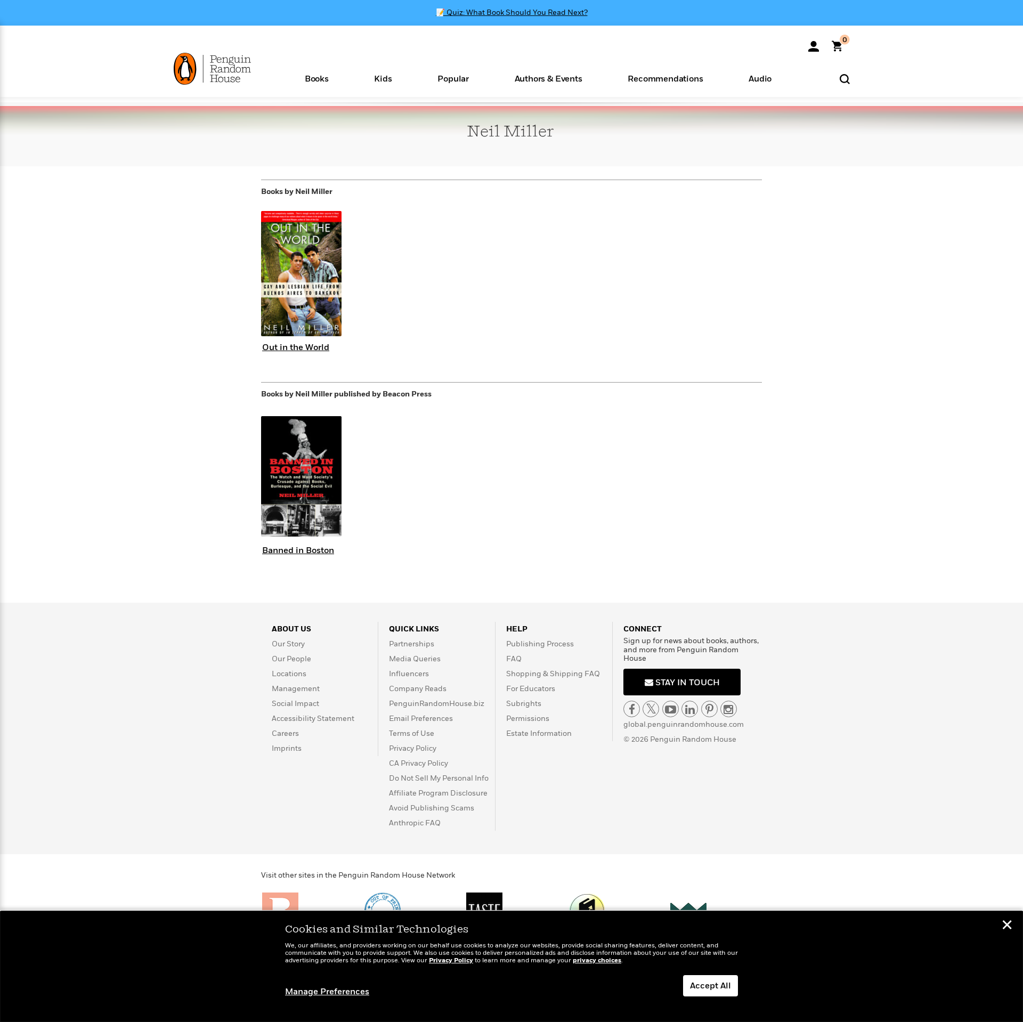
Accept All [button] (710, 986)
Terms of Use (411, 733)
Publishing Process (540, 644)
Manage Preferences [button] (327, 991)
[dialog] (511, 966)
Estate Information (539, 733)
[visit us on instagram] (728, 709)
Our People (291, 659)
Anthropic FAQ (415, 823)
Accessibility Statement (313, 718)
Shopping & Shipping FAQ (553, 674)
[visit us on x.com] (651, 709)
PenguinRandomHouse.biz (436, 704)
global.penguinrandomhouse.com (683, 724)
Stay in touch (686, 682)
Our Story (288, 644)
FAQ (514, 659)
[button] (317, 78)
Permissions (527, 718)
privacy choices (597, 960)
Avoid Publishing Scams (431, 808)
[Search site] (845, 78)
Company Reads (417, 689)
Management (296, 689)
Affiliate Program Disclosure (438, 793)
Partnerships (411, 644)
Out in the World (295, 347)
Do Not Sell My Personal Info (439, 778)
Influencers (409, 674)
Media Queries (415, 659)
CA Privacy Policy (418, 763)
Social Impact (295, 704)
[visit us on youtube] (670, 709)
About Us (291, 629)
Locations (289, 674)
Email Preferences (421, 718)
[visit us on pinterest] (709, 709)
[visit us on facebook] (631, 709)
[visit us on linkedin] (689, 709)
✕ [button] (1007, 926)
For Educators (530, 689)
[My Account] (813, 42)
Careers (285, 733)
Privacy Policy (412, 748)
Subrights (523, 704)
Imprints (287, 748)
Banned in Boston (298, 550)
